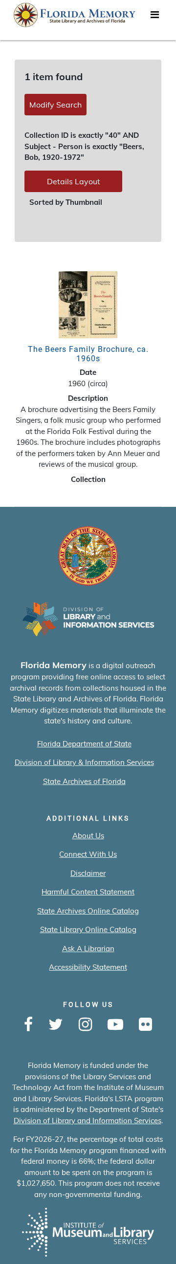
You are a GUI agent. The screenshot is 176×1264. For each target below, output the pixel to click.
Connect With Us (88, 854)
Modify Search (55, 104)
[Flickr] (145, 1025)
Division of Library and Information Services (87, 1120)
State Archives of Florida (84, 781)
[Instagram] (85, 1025)
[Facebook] (28, 1025)
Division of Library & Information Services (84, 762)
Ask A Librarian (88, 948)
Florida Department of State (84, 743)
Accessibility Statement (88, 967)
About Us (88, 835)
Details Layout (73, 181)
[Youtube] (115, 1025)
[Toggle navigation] (154, 17)
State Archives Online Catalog (88, 910)
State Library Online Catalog (88, 929)
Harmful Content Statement (88, 891)
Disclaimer (88, 873)
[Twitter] (56, 1025)
